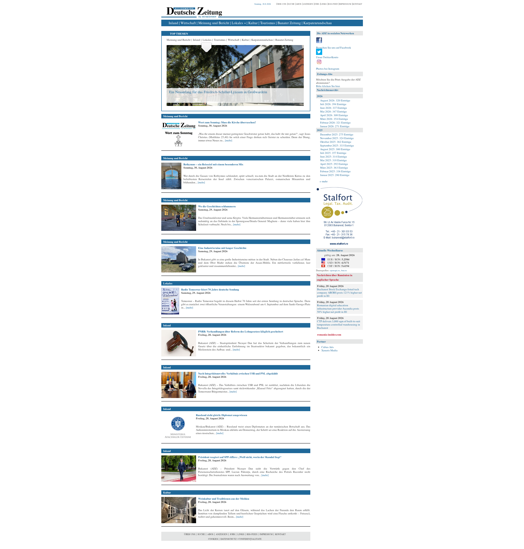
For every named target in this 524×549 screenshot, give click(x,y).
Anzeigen (308, 3)
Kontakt (357, 3)
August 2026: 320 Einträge (335, 100)
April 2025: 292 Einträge (334, 164)
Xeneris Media (329, 350)
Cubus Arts (327, 347)
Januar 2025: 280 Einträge (334, 175)
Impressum (345, 3)
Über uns (281, 3)
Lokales (237, 22)
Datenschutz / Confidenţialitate (241, 538)
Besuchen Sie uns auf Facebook (333, 47)
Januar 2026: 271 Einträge (334, 126)
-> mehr (323, 181)
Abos (299, 3)
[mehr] (228, 140)
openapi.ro (335, 270)
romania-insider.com (329, 334)
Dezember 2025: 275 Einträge (336, 134)
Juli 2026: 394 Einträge (333, 104)
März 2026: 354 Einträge (334, 118)
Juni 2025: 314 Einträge (333, 156)
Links (324, 3)
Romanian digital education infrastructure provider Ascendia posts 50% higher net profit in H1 (338, 308)
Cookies (213, 538)
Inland (173, 22)
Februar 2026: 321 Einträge (335, 122)
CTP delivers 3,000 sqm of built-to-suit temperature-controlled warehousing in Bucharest (338, 324)
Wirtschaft (188, 22)
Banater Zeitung (289, 22)
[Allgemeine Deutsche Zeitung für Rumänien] (193, 9)
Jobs (316, 3)
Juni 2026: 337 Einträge (333, 107)
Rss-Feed (333, 3)
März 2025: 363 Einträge (334, 167)
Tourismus (267, 22)
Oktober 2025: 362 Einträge (335, 141)
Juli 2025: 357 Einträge (333, 152)
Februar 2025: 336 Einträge (335, 171)
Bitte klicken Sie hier (328, 86)
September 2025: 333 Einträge (337, 145)
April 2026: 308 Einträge (334, 115)
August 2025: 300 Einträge (335, 149)
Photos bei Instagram (327, 68)
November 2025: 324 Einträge (337, 138)
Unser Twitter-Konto (327, 57)
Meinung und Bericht (213, 22)
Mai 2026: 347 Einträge (333, 111)
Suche (291, 3)
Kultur (253, 22)
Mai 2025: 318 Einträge (333, 160)
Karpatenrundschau (317, 22)
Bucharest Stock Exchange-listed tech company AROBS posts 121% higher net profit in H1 (339, 292)
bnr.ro (344, 270)
